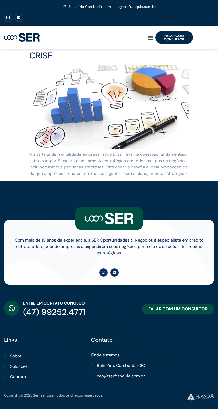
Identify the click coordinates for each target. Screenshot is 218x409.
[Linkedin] (19, 18)
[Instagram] (8, 18)
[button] (150, 37)
